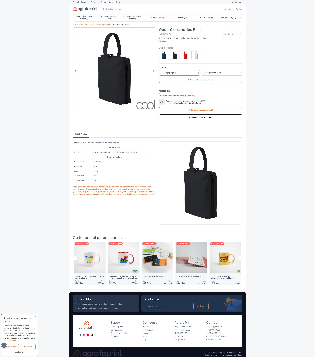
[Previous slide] (75, 71)
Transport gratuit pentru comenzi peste (185, 101)
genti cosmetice (101, 187)
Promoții (94, 2)
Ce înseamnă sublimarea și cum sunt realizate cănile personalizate (99, 304)
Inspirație (85, 2)
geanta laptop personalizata (85, 191)
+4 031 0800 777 (213, 330)
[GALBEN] (137, 271)
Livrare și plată (117, 327)
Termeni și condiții (211, 355)
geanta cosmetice (85, 187)
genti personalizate (122, 189)
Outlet (103, 2)
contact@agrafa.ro (214, 327)
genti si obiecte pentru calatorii (135, 191)
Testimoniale (147, 330)
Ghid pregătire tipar (119, 333)
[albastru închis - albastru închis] (164, 55)
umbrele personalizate (140, 189)
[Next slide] (153, 71)
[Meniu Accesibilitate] (4, 345)
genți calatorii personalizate (109, 191)
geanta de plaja (127, 194)
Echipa (145, 333)
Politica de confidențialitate (232, 355)
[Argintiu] (239, 271)
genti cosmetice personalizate (121, 187)
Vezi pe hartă (179, 339)
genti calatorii (107, 189)
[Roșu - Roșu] (185, 55)
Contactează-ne (213, 339)
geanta (151, 194)
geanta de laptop (112, 194)
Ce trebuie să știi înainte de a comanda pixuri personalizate (96, 308)
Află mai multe (10, 340)
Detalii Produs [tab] (81, 134)
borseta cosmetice (143, 187)
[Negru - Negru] (175, 55)
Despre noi (146, 327)
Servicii (76, 2)
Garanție (114, 336)
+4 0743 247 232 (213, 333)
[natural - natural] (196, 55)
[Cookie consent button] (35, 317)
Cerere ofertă (114, 2)
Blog (144, 339)
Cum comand (116, 330)
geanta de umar (141, 194)
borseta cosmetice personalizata (87, 189)
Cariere (145, 336)
